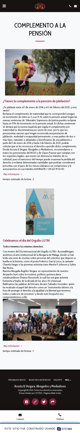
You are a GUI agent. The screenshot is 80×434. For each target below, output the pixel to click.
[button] (4, 5)
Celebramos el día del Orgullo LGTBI (26, 240)
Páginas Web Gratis (52, 393)
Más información (11, 174)
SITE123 (38, 393)
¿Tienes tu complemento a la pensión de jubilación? (36, 101)
